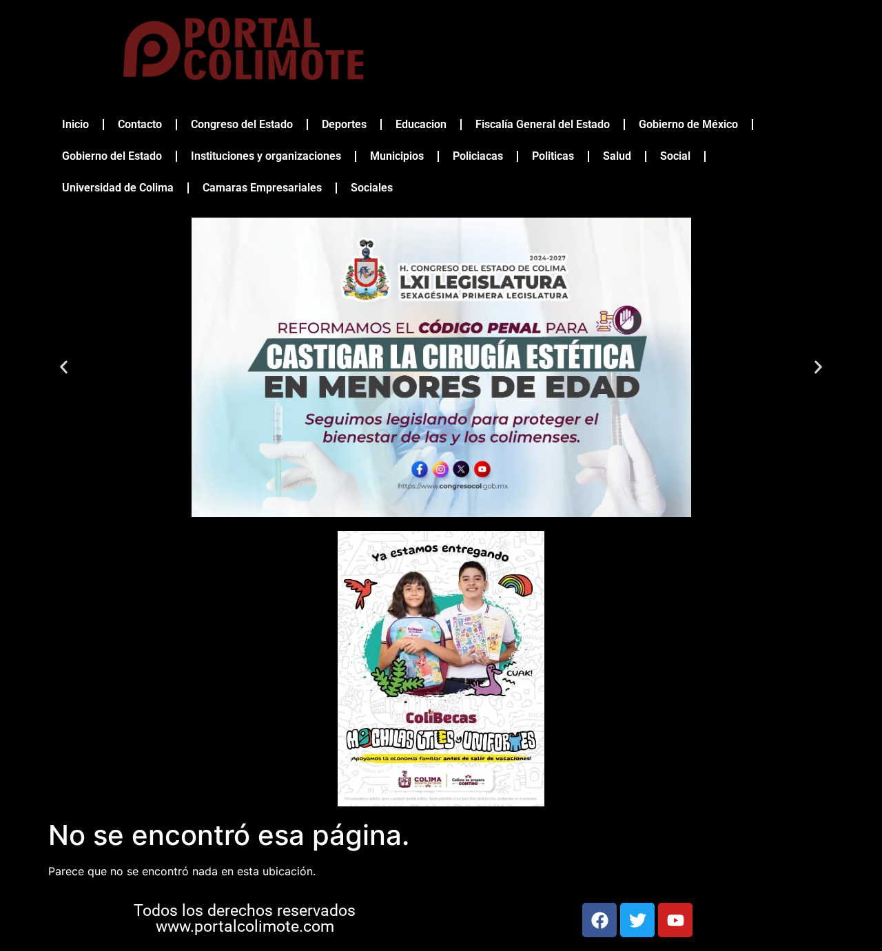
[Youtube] (675, 920)
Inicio (75, 124)
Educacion (421, 124)
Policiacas (478, 156)
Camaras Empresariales (262, 187)
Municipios (397, 156)
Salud (617, 156)
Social (675, 156)
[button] (63, 367)
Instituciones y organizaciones (266, 156)
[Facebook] (599, 920)
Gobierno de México (688, 124)
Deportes (344, 124)
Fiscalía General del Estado (542, 124)
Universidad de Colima (118, 187)
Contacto (140, 124)
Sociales (372, 187)
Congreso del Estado (242, 124)
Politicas (553, 156)
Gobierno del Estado (112, 156)
